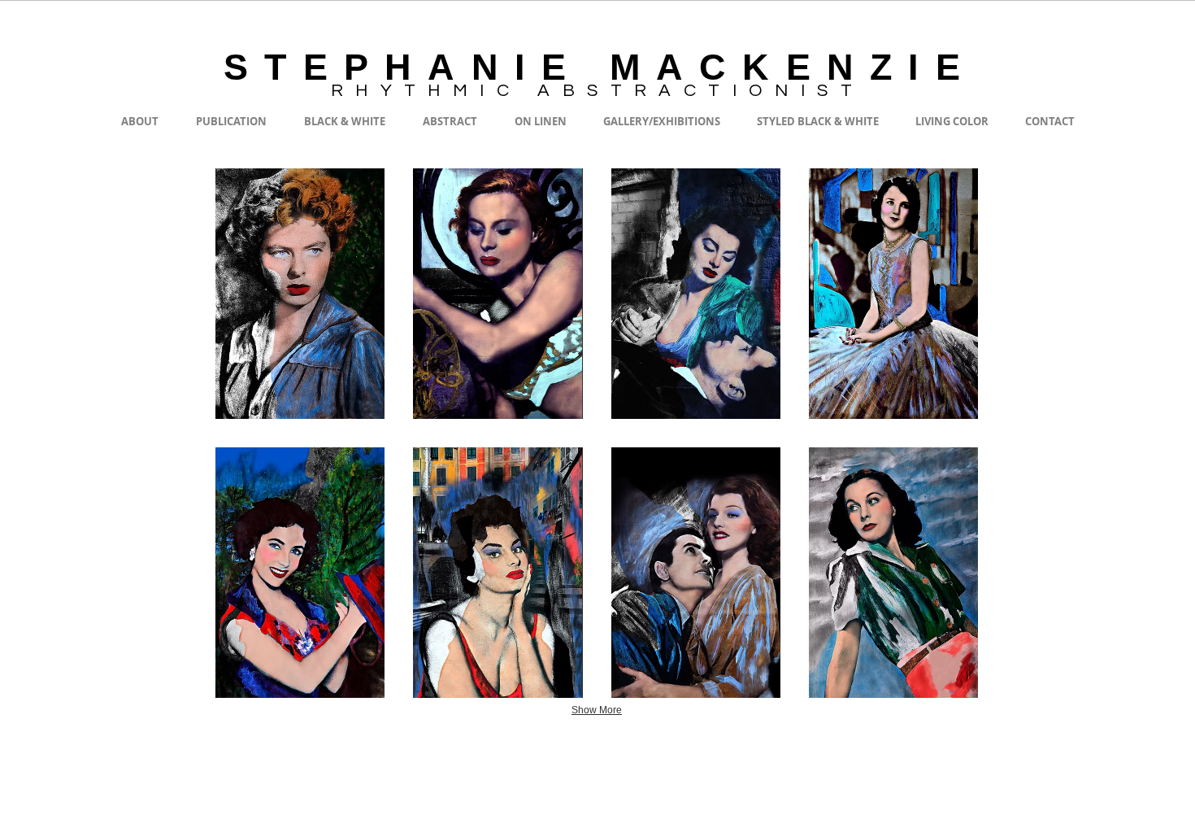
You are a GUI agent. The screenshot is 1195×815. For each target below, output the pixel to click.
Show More (596, 710)
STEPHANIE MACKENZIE (600, 67)
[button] (300, 293)
